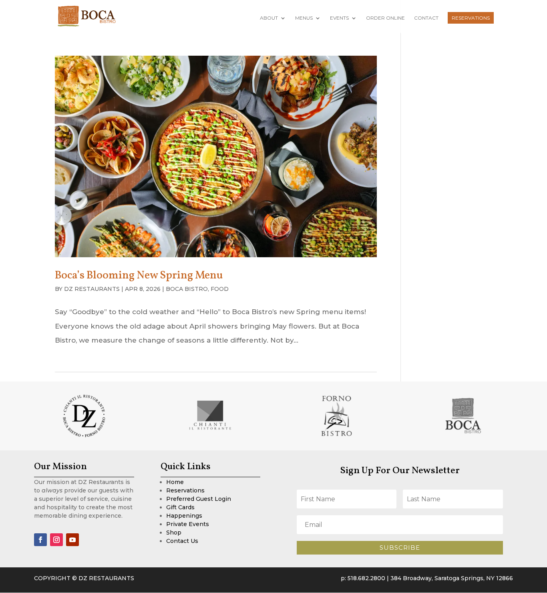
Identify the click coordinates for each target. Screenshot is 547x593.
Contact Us (182, 541)
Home (175, 482)
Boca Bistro (187, 288)
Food (220, 288)
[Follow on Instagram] (56, 539)
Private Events (187, 524)
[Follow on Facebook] (40, 539)
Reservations (471, 18)
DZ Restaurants (92, 288)
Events (339, 18)
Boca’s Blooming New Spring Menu (139, 275)
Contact (426, 18)
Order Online (385, 18)
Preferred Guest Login (198, 498)
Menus (304, 18)
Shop (173, 532)
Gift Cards (180, 507)
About (269, 18)
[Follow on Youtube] (72, 539)
